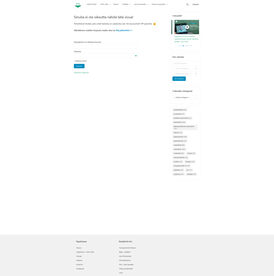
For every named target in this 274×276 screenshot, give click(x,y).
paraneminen (180, 141)
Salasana (77, 51)
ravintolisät (179, 145)
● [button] (179, 45)
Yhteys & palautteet (126, 269)
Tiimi (121, 273)
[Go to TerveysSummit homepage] (78, 4)
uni (189, 170)
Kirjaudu (196, 4)
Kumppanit (80, 269)
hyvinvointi (179, 122)
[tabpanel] (185, 31)
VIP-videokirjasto (124, 260)
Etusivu (78, 248)
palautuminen (180, 137)
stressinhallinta (180, 157)
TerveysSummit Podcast (127, 248)
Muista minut (81, 61)
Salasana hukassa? (81, 72)
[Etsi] (187, 4)
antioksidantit (180, 110)
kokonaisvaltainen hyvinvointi (184, 127)
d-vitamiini (179, 114)
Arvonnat (79, 264)
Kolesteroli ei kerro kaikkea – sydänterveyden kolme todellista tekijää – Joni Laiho (184, 39)
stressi (191, 153)
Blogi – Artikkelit (124, 252)
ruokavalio (179, 153)
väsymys (191, 174)
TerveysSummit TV (181, 166)
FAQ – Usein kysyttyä (126, 264)
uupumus (178, 174)
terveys (190, 162)
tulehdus (178, 170)
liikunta (178, 133)
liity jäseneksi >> (124, 30)
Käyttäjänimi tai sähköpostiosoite (87, 42)
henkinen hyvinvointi (182, 118)
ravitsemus (179, 149)
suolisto (178, 162)
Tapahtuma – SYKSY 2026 (85, 252)
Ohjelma (79, 260)
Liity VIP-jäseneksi (125, 256)
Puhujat (79, 256)
